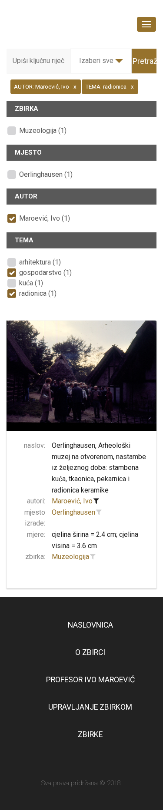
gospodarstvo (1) (45, 272)
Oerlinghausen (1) (46, 174)
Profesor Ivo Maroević (90, 679)
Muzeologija (70, 556)
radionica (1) (38, 293)
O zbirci (90, 652)
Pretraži (146, 61)
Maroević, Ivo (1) (44, 218)
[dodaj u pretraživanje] (99, 512)
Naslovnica (90, 625)
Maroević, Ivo (72, 501)
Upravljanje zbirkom (90, 707)
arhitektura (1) (40, 262)
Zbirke (90, 734)
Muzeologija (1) (43, 130)
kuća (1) (31, 283)
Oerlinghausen (73, 512)
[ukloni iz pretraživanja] (96, 501)
